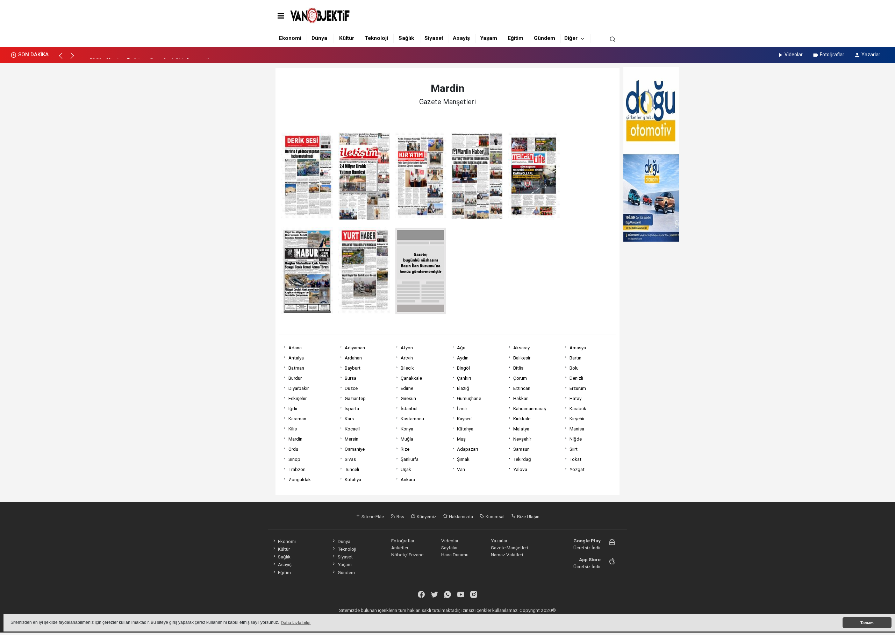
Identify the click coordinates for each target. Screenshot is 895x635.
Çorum (520, 378)
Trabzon (297, 469)
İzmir (462, 408)
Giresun (408, 398)
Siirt (574, 449)
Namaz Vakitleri (507, 554)
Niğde (576, 439)
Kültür (346, 38)
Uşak (406, 469)
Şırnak (463, 459)
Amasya (578, 347)
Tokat (575, 459)
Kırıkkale (521, 418)
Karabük (578, 408)
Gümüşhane (469, 398)
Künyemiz (426, 516)
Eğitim (515, 38)
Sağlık (406, 38)
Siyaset (433, 38)
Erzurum (578, 388)
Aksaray (521, 347)
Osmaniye (355, 449)
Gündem (544, 38)
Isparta (352, 408)
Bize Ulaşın (527, 516)
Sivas (350, 459)
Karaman (297, 418)
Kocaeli (352, 428)
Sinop (294, 459)
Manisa (577, 428)
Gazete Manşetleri (509, 547)
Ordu (293, 449)
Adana (295, 347)
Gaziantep (355, 398)
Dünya (319, 38)
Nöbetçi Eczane (407, 554)
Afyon (407, 347)
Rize (405, 449)
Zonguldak (299, 479)
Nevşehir (522, 439)
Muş (461, 439)
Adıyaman (355, 347)
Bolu (574, 368)
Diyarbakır (298, 388)
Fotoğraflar (832, 54)
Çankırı (464, 378)
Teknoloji (376, 38)
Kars (349, 418)
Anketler (399, 547)
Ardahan (353, 358)
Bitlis (518, 368)
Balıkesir (521, 358)
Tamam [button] (867, 623)
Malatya (521, 428)
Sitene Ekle (372, 516)
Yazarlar (870, 54)
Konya (407, 428)
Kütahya (465, 428)
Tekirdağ (522, 459)
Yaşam (488, 38)
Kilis (292, 428)
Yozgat (577, 469)
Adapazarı (467, 449)
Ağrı (461, 347)
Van (461, 469)
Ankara (408, 479)
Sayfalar (449, 547)
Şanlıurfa (409, 459)
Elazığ (463, 388)
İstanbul (409, 408)
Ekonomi (290, 38)
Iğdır (293, 408)
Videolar (794, 54)
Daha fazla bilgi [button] (295, 622)
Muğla (407, 439)
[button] (64, 58)
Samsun (521, 449)
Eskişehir (297, 398)
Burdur (295, 378)
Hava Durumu (454, 554)
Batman (296, 368)
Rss (399, 516)
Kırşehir (577, 418)
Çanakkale (411, 378)
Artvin (407, 358)
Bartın (575, 358)
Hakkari (521, 398)
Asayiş (461, 38)
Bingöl (463, 368)
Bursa (350, 378)
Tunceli (352, 469)
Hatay (575, 398)
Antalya (296, 358)
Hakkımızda (460, 516)
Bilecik (407, 368)
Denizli (576, 378)
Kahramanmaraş (529, 408)
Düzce (351, 388)
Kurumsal (494, 516)
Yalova (520, 469)
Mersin (351, 439)
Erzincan (521, 388)
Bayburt (352, 368)
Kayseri (464, 418)
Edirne (407, 388)
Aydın (462, 358)
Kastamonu (412, 418)
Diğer (571, 38)
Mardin (295, 439)
